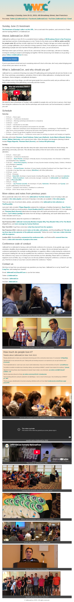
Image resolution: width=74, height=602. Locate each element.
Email (70, 19)
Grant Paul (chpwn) (20, 162)
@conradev (6, 362)
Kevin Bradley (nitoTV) (36, 209)
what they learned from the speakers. (40, 227)
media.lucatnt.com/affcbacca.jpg (57, 381)
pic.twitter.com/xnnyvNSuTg (30, 374)
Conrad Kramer (19, 168)
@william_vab (7, 371)
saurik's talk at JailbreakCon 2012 (37, 440)
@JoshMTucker (64, 364)
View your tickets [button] (10, 59)
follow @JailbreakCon (14, 55)
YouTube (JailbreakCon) (57, 19)
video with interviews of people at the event (22, 239)
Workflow (35, 170)
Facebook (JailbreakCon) (38, 19)
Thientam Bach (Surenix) (27, 141)
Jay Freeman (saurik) (20, 183)
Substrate (45, 183)
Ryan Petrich (18, 158)
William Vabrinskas (14, 139)
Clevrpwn (19, 137)
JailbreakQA (54, 178)
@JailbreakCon (12, 275)
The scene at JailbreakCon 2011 (37, 463)
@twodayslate (43, 374)
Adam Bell (15, 176)
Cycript (63, 183)
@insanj (67, 367)
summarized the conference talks (32, 237)
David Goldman (28, 137)
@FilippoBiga (64, 358)
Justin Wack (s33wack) (57, 137)
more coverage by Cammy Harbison (27, 224)
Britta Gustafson (18, 178)
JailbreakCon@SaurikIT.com (16, 272)
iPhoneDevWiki (16, 180)
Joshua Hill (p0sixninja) (47, 141)
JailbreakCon (13, 278)
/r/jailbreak (64, 178)
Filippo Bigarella (12, 141)
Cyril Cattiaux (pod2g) (15, 213)
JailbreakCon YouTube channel (39, 197)
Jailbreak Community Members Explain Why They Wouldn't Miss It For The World (43, 222)
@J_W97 (5, 378)
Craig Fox (5, 269)
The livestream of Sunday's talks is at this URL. (18, 29)
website (22, 160)
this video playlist (15, 199)
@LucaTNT (6, 382)
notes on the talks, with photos (37, 230)
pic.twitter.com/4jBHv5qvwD (57, 370)
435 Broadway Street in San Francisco (58, 39)
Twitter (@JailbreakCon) (18, 19)
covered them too (61, 237)
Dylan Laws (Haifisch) (41, 137)
